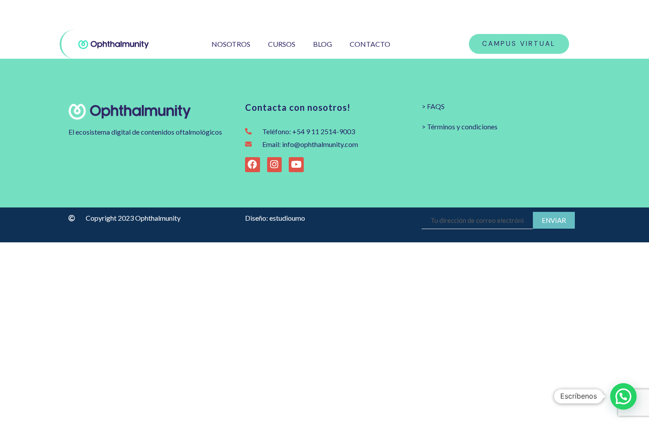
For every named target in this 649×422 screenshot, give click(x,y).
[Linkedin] (583, 15)
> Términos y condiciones (460, 126)
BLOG (322, 44)
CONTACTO (370, 44)
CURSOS (281, 44)
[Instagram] (541, 15)
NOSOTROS (230, 44)
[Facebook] (555, 15)
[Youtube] (569, 15)
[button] (623, 396)
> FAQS (433, 106)
